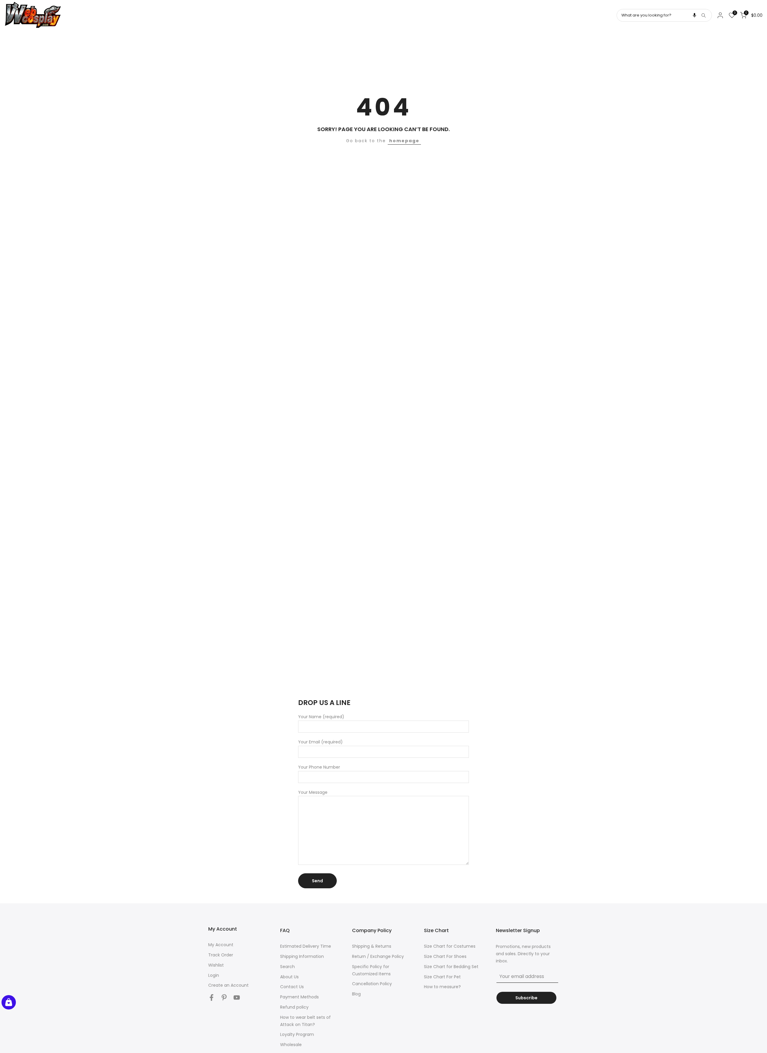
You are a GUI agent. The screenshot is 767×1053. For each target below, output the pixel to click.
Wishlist (216, 965)
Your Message (312, 792)
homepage (404, 141)
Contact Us (292, 987)
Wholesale (291, 1045)
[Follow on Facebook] (211, 997)
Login (213, 975)
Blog (356, 994)
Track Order (220, 955)
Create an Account (228, 985)
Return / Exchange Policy (378, 956)
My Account (220, 945)
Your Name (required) (321, 717)
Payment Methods (299, 997)
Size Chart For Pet (442, 977)
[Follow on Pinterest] (224, 997)
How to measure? (442, 987)
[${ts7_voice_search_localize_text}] (694, 15)
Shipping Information (302, 956)
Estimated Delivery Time (305, 946)
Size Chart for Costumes (449, 946)
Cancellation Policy (372, 984)
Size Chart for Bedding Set (451, 967)
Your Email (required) (320, 742)
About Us (289, 977)
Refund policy (294, 1007)
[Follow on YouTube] (236, 997)
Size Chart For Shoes (445, 956)
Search (287, 967)
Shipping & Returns (371, 946)
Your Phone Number (319, 767)
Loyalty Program (297, 1034)
